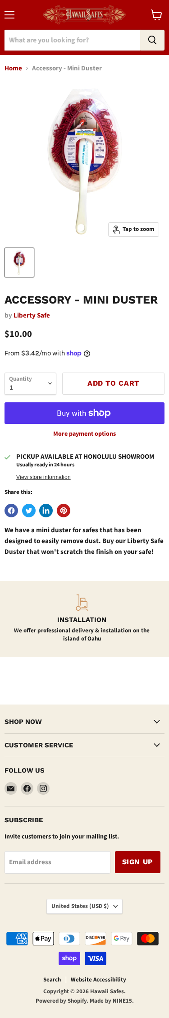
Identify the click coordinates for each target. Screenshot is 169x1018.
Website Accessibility (98, 980)
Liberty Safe (32, 315)
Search (52, 980)
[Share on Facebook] (11, 510)
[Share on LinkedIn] (46, 510)
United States (80, 906)
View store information (43, 477)
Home (13, 68)
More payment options (84, 434)
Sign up (137, 861)
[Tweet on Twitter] (29, 510)
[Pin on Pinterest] (63, 510)
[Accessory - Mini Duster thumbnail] (19, 262)
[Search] (152, 40)
